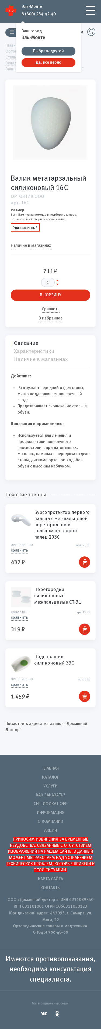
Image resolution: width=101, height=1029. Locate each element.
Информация (50, 813)
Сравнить (51, 309)
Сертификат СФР (51, 804)
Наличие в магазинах (31, 245)
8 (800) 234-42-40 (39, 13)
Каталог (50, 777)
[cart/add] (84, 562)
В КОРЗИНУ (50, 295)
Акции (50, 830)
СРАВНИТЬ (19, 550)
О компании (50, 822)
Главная (51, 768)
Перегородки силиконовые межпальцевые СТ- (57, 595)
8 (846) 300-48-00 (50, 932)
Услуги (50, 786)
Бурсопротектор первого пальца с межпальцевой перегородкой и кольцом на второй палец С (62, 524)
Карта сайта (50, 879)
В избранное (50, 318)
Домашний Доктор (11, 10)
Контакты (50, 888)
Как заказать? (50, 795)
